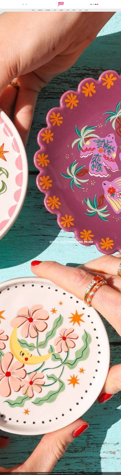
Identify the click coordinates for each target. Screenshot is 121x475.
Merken (86, 10)
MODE (33, 10)
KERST (74, 10)
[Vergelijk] (26, 4)
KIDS (55, 10)
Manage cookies (79, 473)
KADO (68, 10)
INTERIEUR (48, 10)
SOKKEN (61, 10)
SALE (80, 10)
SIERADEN (40, 10)
